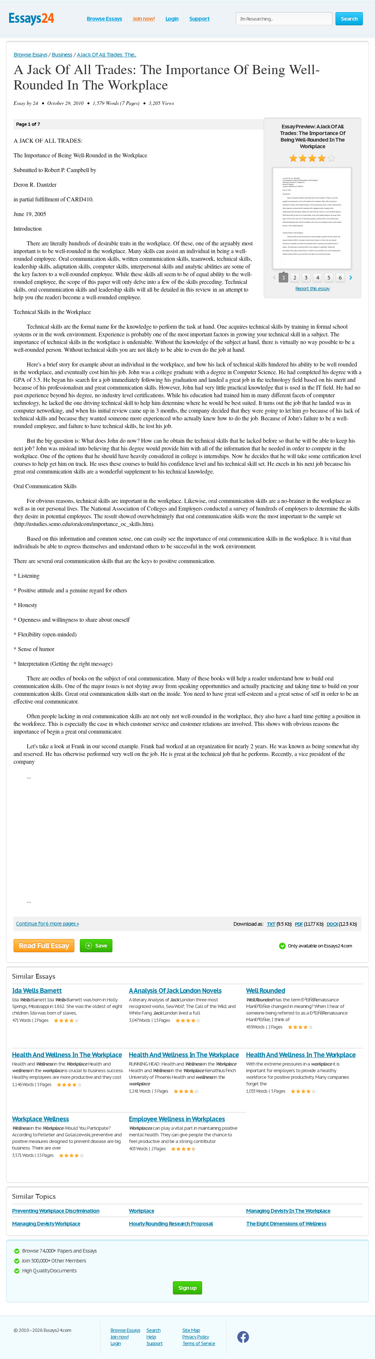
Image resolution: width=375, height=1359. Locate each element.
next (351, 278)
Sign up (187, 1287)
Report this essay (313, 288)
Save (101, 945)
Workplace (141, 1210)
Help (151, 1337)
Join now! (144, 18)
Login (172, 18)
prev (274, 278)
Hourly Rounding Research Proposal (171, 1223)
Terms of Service (198, 1343)
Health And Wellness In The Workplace (67, 1055)
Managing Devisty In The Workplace (288, 1210)
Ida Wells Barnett (37, 990)
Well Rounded (265, 990)
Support (199, 18)
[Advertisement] (187, 838)
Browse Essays (104, 18)
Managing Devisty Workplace (46, 1223)
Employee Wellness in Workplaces (177, 1119)
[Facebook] (243, 1341)
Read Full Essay (44, 945)
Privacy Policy (195, 1337)
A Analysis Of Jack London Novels (175, 990)
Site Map (191, 1330)
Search (153, 1330)
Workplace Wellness (40, 1119)
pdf (299, 923)
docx (332, 923)
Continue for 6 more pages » (47, 923)
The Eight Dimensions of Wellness (286, 1223)
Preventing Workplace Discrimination (55, 1210)
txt (271, 923)
